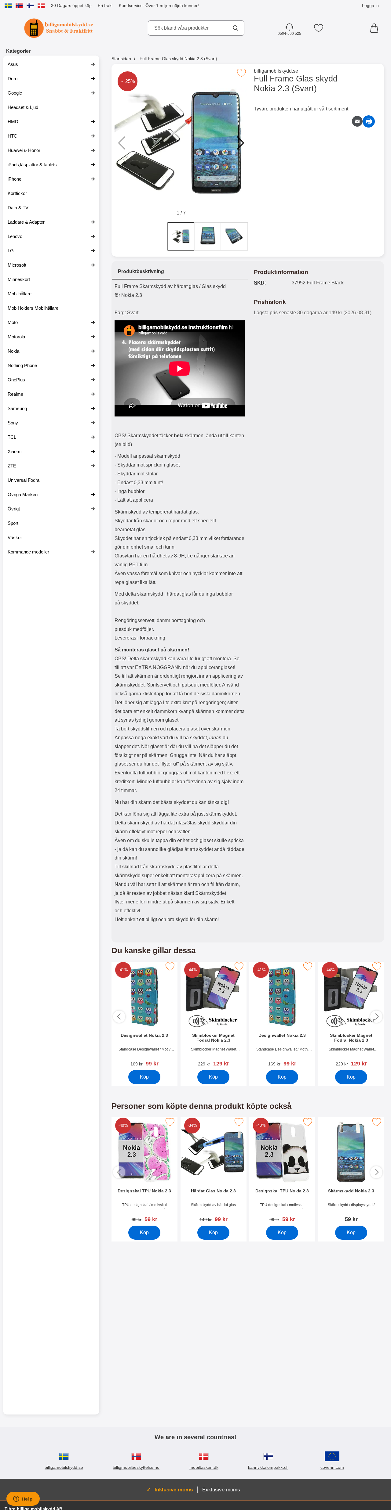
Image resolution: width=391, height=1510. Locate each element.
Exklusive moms (221, 1490)
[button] (240, 143)
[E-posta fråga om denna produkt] (357, 121)
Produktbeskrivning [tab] (141, 271)
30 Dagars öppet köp (71, 5)
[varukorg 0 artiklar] (376, 28)
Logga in (370, 5)
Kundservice (131, 5)
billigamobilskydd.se (276, 71)
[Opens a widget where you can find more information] (23, 1499)
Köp (144, 1076)
